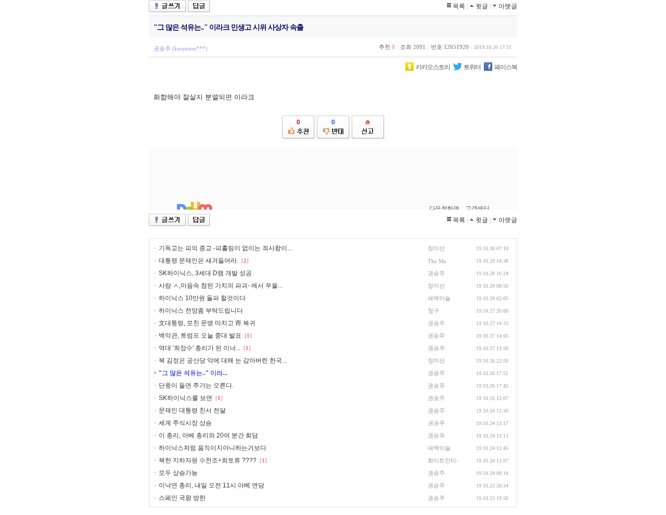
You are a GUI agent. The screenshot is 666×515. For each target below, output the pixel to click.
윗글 (482, 6)
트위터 (472, 67)
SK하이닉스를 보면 (185, 398)
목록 (459, 6)
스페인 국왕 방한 (182, 497)
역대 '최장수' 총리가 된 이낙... (199, 348)
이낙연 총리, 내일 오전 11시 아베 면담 (211, 485)
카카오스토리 (433, 67)
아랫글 (507, 6)
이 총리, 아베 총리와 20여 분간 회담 (208, 435)
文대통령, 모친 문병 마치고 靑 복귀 (207, 323)
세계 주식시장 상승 (185, 423)
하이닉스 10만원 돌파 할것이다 (202, 298)
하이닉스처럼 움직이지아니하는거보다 (212, 448)
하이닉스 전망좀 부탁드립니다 (201, 310)
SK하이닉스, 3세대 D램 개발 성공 (205, 273)
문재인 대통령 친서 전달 (192, 410)
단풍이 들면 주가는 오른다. (196, 385)
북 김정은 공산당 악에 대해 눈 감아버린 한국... (223, 360)
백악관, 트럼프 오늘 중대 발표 (201, 335)
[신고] (368, 127)
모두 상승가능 (178, 473)
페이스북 (505, 67)
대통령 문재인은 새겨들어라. (199, 260)
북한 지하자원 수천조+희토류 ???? (208, 460)
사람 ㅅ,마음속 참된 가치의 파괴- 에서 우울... (221, 285)
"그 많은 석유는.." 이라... (193, 373)
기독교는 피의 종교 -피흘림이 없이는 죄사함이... (225, 248)
